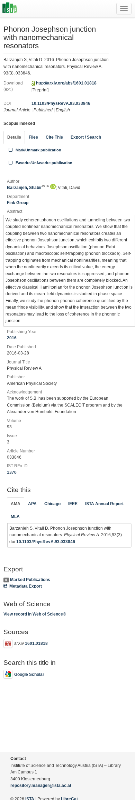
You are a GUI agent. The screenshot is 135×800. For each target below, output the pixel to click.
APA (32, 503)
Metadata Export (25, 586)
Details (14, 137)
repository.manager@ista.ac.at (40, 785)
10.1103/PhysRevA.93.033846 (61, 103)
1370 (12, 472)
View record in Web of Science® (34, 614)
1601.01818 (36, 643)
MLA (15, 516)
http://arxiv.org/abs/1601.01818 (66, 83)
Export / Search (86, 137)
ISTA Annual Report (104, 503)
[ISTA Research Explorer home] (10, 8)
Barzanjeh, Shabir (28, 187)
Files (33, 137)
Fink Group (17, 202)
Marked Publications (30, 579)
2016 (12, 338)
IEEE (73, 503)
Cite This (54, 137)
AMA (15, 503)
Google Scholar (29, 674)
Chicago (52, 503)
